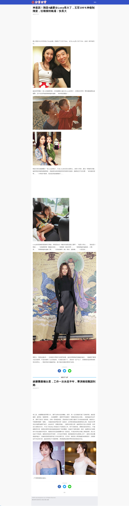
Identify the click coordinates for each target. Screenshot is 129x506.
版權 (48, 499)
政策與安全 (39, 499)
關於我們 (34, 499)
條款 (43, 499)
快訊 (95, 2)
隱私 (45, 499)
